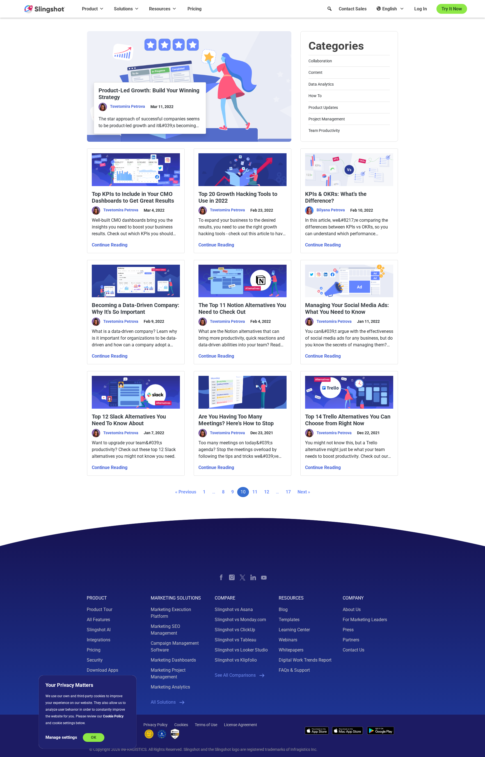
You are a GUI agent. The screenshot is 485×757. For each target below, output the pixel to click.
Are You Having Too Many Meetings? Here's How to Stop (236, 420)
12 (266, 492)
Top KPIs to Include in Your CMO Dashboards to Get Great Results (133, 197)
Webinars (288, 639)
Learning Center (294, 629)
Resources (159, 9)
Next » (304, 492)
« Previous (185, 492)
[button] (329, 8)
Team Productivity (324, 130)
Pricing (194, 9)
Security (95, 660)
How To (315, 95)
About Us (352, 609)
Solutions (123, 9)
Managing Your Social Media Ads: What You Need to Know (347, 308)
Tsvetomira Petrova (127, 106)
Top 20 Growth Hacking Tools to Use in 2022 (237, 197)
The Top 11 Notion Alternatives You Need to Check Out (242, 308)
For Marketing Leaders (365, 619)
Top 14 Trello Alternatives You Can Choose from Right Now (347, 420)
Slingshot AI (99, 629)
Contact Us (353, 650)
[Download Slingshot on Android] (380, 731)
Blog (283, 609)
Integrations (98, 639)
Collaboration (320, 61)
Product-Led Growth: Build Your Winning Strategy (149, 93)
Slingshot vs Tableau (235, 639)
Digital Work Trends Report (305, 660)
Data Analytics (321, 84)
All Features (98, 619)
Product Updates (323, 107)
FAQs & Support (294, 670)
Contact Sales (353, 9)
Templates (289, 619)
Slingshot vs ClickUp (235, 629)
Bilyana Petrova (331, 210)
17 (288, 492)
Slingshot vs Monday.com (240, 619)
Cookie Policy (113, 716)
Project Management (326, 119)
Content (315, 72)
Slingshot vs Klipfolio (236, 660)
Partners (351, 639)
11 (254, 492)
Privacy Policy (155, 724)
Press (348, 629)
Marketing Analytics (170, 687)
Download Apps (102, 670)
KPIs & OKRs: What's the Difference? (336, 197)
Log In (420, 9)
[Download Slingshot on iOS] (317, 731)
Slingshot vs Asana (234, 609)
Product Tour (99, 609)
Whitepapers (291, 650)
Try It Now (451, 9)
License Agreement (240, 724)
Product (90, 9)
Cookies (181, 724)
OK (93, 737)
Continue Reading (109, 245)
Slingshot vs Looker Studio (241, 650)
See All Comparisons (235, 675)
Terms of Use (206, 724)
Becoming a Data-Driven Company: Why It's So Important (135, 308)
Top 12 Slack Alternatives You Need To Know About (129, 420)
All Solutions (163, 702)
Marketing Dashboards (173, 660)
